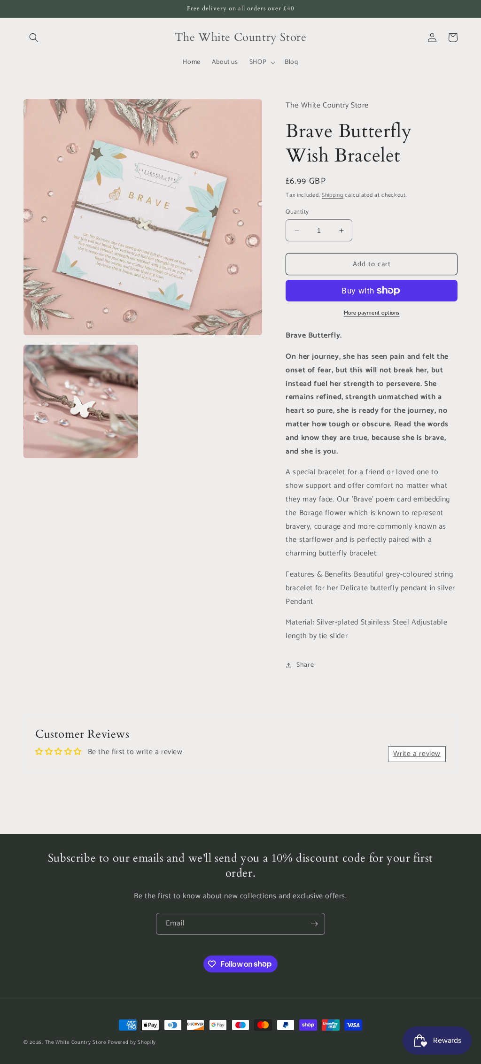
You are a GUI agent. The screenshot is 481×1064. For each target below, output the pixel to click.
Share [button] (305, 665)
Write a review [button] (417, 754)
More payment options (372, 313)
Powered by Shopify (132, 1042)
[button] (33, 37)
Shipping (332, 195)
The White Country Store (75, 1042)
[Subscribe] (314, 924)
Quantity (297, 212)
